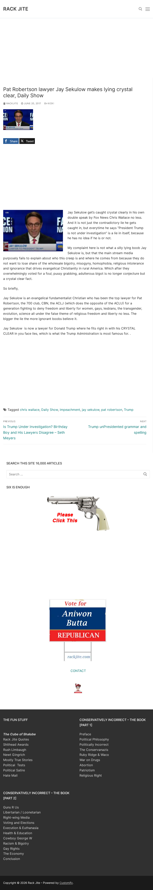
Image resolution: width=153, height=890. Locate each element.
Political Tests (14, 765)
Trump (128, 410)
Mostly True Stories (17, 760)
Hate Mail (10, 775)
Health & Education (17, 833)
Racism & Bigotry (16, 843)
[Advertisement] (76, 48)
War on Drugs (89, 760)
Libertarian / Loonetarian (22, 812)
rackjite (12, 103)
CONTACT (78, 671)
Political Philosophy (94, 739)
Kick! (50, 103)
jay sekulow (90, 410)
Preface (85, 734)
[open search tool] (140, 9)
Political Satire (14, 770)
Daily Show (49, 410)
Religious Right (90, 775)
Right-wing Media (16, 817)
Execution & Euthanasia (20, 828)
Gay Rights (11, 849)
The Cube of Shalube (19, 734)
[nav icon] (147, 9)
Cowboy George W (17, 838)
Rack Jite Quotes (16, 739)
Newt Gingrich (14, 755)
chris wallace (29, 410)
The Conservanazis (93, 750)
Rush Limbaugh (14, 750)
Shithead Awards (15, 744)
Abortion (86, 765)
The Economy (13, 854)
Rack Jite (15, 9)
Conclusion (11, 859)
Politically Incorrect (94, 744)
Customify (66, 882)
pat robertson (111, 410)
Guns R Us (11, 807)
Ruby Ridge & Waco (94, 755)
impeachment (70, 410)
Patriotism (87, 770)
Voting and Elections (18, 823)
